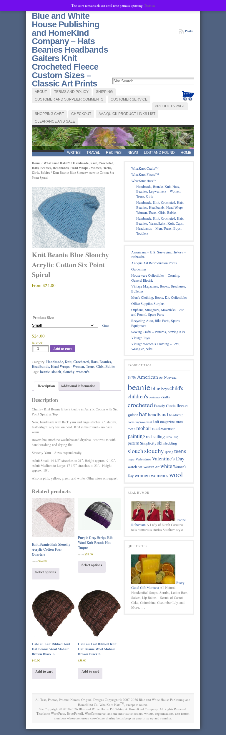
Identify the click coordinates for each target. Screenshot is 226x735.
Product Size (43, 318)
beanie (45, 371)
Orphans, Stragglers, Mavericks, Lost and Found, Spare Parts (157, 312)
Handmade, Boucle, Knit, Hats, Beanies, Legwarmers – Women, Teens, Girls (158, 191)
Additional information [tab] (78, 385)
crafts (165, 397)
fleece (182, 405)
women (142, 475)
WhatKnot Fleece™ (145, 174)
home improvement (140, 422)
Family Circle (165, 405)
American (147, 376)
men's (131, 429)
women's (82, 371)
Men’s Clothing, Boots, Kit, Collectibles (159, 297)
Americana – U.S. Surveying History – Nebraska (158, 254)
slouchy (68, 371)
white (166, 466)
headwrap (176, 414)
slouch (56, 371)
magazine (167, 421)
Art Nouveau (168, 377)
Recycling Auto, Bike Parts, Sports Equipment (155, 323)
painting (136, 436)
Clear (105, 325)
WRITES (74, 153)
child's (176, 388)
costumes (154, 397)
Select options (45, 571)
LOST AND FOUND (159, 153)
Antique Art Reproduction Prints (154, 262)
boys (165, 388)
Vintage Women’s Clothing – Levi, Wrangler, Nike (155, 346)
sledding (170, 443)
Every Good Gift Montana (158, 585)
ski (159, 443)
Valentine (143, 459)
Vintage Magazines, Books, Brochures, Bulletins (158, 288)
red (149, 436)
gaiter (133, 414)
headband (158, 414)
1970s (132, 377)
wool (176, 474)
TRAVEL (93, 153)
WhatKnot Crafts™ (145, 168)
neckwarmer (163, 428)
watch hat (135, 466)
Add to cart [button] (44, 671)
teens (180, 451)
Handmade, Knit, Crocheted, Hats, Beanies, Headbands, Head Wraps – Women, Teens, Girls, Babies (161, 207)
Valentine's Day (168, 458)
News (132, 153)
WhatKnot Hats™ (57, 163)
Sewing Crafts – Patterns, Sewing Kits (158, 331)
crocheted (140, 404)
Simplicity (148, 443)
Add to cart (62, 349)
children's (138, 396)
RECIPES (114, 153)
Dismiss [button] (149, 5)
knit (156, 421)
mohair (143, 428)
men (179, 421)
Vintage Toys (140, 337)
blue (155, 388)
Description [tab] (46, 385)
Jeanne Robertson (158, 522)
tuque (131, 459)
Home (186, 153)
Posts (189, 31)
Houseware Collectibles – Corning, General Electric (155, 278)
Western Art (151, 467)
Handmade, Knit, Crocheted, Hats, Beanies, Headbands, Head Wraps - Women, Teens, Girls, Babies (73, 168)
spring (169, 452)
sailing (159, 436)
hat (143, 414)
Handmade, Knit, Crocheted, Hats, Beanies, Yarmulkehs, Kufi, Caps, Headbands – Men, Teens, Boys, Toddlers (160, 225)
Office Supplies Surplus (147, 303)
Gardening (138, 269)
